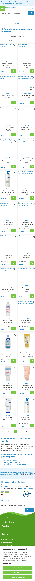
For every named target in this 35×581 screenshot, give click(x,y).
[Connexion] (25, 8)
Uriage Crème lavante (10, 460)
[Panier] (33, 8)
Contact (4, 518)
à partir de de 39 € (6, 2)
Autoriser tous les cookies (17, 567)
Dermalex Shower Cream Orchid (13, 462)
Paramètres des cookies (17, 577)
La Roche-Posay (27, 93)
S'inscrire (29, 510)
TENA (26, 253)
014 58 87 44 (4, 487)
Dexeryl (8, 318)
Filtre (18, 23)
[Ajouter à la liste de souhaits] (15, 46)
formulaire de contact (26, 489)
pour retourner (19, 473)
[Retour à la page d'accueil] (14, 8)
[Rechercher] (31, 13)
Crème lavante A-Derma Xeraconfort (15, 464)
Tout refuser (17, 572)
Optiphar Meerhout (7, 543)
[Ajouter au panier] (13, 71)
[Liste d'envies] (29, 8)
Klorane (27, 351)
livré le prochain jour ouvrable (17, 2)
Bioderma (8, 125)
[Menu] (2, 8)
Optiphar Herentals (7, 539)
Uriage (8, 157)
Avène (27, 189)
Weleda (8, 62)
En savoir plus (7, 563)
